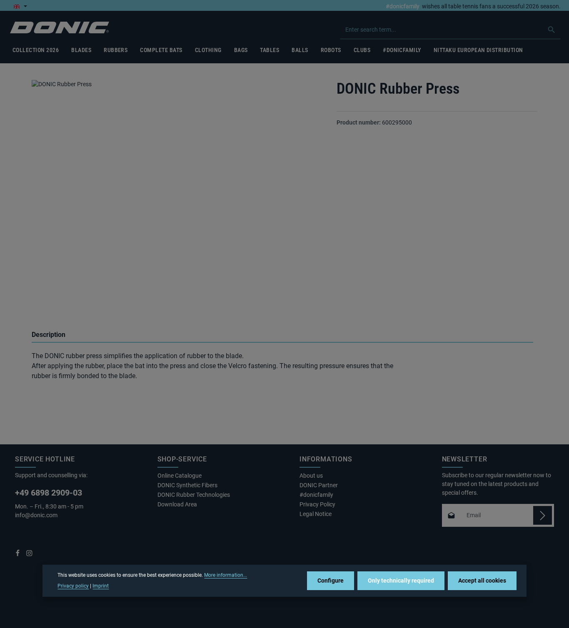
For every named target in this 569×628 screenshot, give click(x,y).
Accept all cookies (482, 580)
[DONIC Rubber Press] (175, 188)
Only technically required (401, 580)
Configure (330, 580)
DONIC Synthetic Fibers (187, 485)
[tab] (282, 335)
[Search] (552, 29)
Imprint (100, 586)
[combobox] (441, 29)
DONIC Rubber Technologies (193, 494)
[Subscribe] (542, 515)
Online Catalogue (179, 475)
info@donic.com (37, 515)
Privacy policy (73, 586)
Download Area (177, 504)
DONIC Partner (318, 485)
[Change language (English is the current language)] (20, 6)
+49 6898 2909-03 (48, 493)
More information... (225, 575)
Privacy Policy (317, 504)
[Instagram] (29, 554)
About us (311, 475)
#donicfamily (402, 6)
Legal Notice (315, 514)
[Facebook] (18, 554)
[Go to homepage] (59, 28)
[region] (175, 195)
